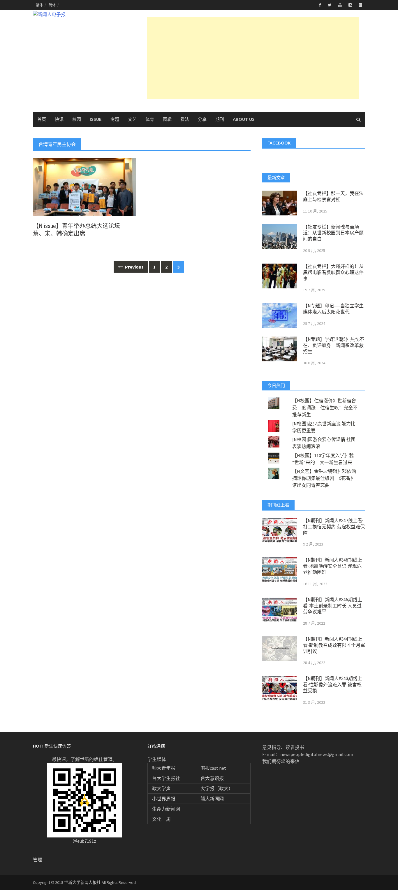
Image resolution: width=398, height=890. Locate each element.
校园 (76, 119)
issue (96, 119)
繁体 (39, 5)
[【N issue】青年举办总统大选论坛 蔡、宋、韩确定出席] (84, 186)
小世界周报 (163, 799)
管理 (37, 860)
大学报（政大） (216, 788)
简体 (52, 5)
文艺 (132, 119)
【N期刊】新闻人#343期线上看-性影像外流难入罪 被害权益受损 (332, 685)
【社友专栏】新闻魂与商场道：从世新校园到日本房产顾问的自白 (333, 233)
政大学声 (161, 788)
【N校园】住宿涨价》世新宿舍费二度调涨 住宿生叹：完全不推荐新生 (325, 407)
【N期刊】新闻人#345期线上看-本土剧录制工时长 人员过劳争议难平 (332, 606)
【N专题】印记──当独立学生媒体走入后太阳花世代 (333, 309)
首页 (41, 119)
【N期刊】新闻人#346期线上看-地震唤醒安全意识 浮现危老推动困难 (332, 566)
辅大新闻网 (212, 799)
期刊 (219, 119)
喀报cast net (213, 768)
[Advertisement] (253, 58)
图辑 (167, 119)
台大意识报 (212, 778)
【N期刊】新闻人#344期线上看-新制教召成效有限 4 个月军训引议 (334, 645)
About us (244, 119)
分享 (202, 119)
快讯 (59, 119)
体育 (149, 119)
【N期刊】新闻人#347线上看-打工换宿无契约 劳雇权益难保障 (334, 527)
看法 (184, 119)
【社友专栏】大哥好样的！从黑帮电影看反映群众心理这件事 (333, 272)
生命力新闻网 (166, 809)
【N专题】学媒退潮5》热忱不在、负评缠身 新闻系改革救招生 (333, 345)
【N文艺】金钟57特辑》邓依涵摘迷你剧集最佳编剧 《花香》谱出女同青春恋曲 (324, 478)
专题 (114, 119)
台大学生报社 (166, 778)
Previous (134, 267)
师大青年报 (163, 768)
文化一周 (161, 819)
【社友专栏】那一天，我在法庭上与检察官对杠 (333, 196)
